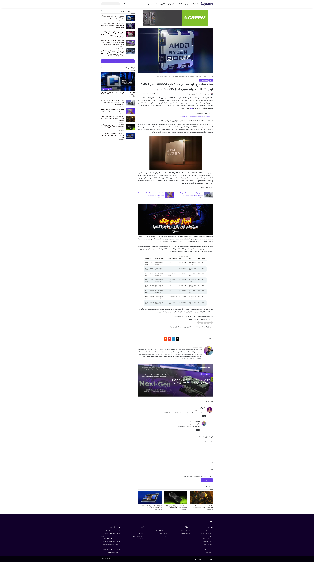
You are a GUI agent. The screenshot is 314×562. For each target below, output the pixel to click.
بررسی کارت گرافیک (207, 539)
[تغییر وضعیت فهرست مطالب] (209, 113)
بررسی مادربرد (208, 536)
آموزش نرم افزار (184, 533)
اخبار (178, 4)
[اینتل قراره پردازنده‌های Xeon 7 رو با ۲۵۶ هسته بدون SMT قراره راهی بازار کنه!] (150, 497)
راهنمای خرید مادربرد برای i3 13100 (110, 547)
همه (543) (118, 61)
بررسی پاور (209, 547)
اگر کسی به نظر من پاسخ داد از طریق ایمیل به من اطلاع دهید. (198, 476)
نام (212, 462)
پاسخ (204, 416)
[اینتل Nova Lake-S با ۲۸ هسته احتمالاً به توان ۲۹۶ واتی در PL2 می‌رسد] (130, 18)
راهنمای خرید (152, 4)
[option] (175, 380)
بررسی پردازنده (208, 531)
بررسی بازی (140, 531)
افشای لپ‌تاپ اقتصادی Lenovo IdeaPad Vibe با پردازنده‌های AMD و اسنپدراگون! (112, 110)
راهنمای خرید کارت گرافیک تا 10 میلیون (109, 536)
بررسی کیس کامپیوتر (207, 549)
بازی (161, 4)
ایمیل (211, 469)
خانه (211, 76)
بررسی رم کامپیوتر (207, 541)
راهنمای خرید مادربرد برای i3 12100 (110, 541)
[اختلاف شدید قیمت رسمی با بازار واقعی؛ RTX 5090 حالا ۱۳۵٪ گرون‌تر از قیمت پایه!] (175, 497)
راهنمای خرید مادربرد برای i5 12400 (110, 544)
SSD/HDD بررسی (208, 544)
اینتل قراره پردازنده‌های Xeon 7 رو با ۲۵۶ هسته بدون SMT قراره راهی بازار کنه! (150, 506)
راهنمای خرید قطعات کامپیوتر (111, 533)
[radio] (211, 323)
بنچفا (195, 4)
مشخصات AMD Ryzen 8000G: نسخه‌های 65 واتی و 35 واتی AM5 (195, 116)
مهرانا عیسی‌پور (207, 94)
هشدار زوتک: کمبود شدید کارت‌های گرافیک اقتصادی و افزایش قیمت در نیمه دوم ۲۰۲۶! (112, 103)
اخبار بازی (165, 536)
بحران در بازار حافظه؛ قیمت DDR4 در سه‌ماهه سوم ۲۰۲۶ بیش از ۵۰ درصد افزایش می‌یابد (112, 25)
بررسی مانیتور (208, 552)
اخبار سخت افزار (202, 76)
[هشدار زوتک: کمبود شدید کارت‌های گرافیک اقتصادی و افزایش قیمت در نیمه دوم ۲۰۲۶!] (208, 195)
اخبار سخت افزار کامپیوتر (161, 531)
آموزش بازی (140, 539)
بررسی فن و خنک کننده (206, 533)
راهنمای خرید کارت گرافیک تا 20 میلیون (109, 539)
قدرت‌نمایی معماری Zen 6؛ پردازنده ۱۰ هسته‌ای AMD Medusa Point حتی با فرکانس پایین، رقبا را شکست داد (112, 34)
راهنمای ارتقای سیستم (113, 552)
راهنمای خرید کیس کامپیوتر (112, 531)
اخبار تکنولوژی (163, 533)
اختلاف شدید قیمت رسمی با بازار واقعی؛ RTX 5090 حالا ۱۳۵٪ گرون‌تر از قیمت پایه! (176, 506)
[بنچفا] (207, 4)
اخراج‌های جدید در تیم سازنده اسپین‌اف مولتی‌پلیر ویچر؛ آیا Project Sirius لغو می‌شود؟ (202, 506)
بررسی (187, 4)
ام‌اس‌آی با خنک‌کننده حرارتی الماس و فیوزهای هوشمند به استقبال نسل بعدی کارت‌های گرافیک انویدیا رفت (112, 42)
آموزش (170, 4)
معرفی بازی (140, 533)
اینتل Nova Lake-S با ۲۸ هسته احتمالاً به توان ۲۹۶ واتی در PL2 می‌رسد (112, 17)
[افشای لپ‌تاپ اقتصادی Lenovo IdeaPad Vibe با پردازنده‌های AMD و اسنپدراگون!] (169, 195)
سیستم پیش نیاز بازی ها (137, 536)
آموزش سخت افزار (184, 531)
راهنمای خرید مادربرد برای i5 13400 (110, 549)
